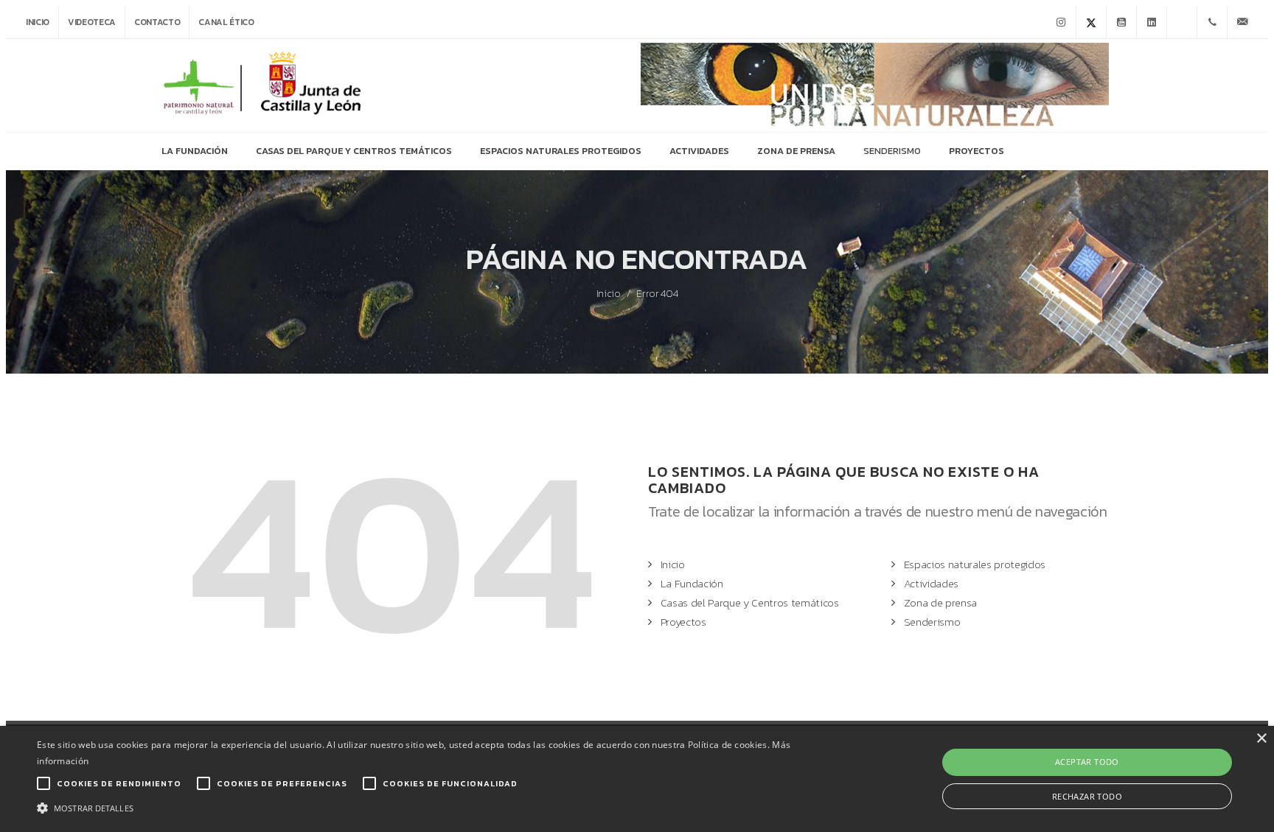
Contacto (157, 22)
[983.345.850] (1212, 22)
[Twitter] (1091, 22)
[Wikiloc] (1182, 22)
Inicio (37, 22)
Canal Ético (226, 22)
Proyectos (683, 621)
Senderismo (932, 621)
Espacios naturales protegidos (974, 564)
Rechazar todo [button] (1087, 796)
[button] (427, 807)
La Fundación (692, 583)
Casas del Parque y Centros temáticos (750, 602)
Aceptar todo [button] (1087, 761)
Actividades (931, 583)
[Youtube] (1121, 22)
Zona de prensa (940, 602)
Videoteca (92, 22)
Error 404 (657, 294)
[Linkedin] (1151, 22)
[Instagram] (1061, 22)
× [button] (1261, 738)
